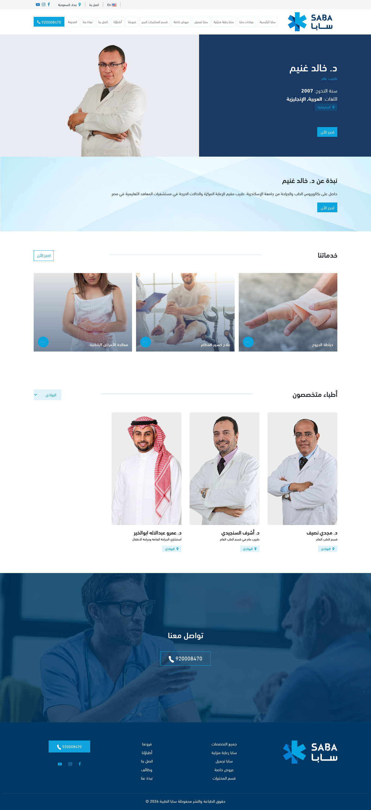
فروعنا (132, 21)
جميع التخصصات (224, 743)
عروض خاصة (181, 21)
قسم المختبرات (224, 778)
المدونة (72, 21)
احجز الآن (327, 132)
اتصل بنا (94, 4)
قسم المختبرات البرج (155, 21)
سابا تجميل (201, 21)
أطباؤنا (118, 21)
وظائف (146, 769)
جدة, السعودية (67, 4)
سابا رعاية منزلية (224, 21)
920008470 (50, 22)
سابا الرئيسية (267, 21)
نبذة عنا (87, 21)
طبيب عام (329, 78)
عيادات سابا (246, 21)
